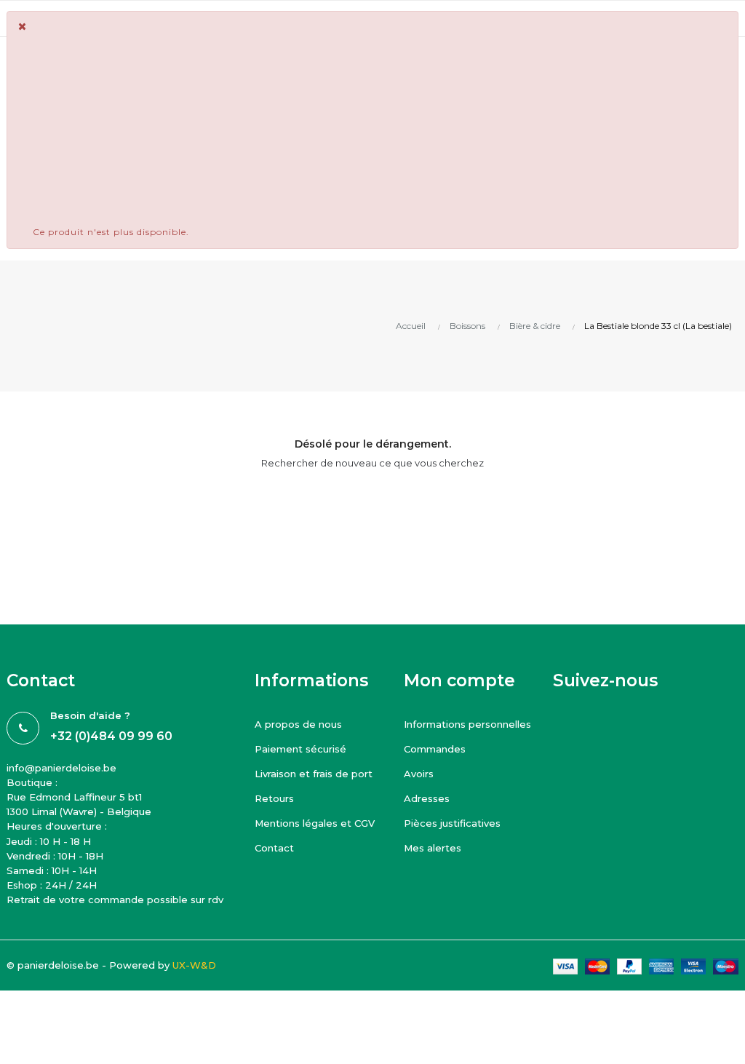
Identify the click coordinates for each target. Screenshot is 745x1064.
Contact (274, 848)
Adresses (427, 798)
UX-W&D (194, 965)
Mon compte (459, 680)
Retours (274, 798)
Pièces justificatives (452, 823)
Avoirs (419, 773)
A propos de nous (298, 724)
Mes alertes (432, 848)
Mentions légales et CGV (315, 823)
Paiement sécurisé (300, 749)
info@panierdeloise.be (61, 768)
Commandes (435, 749)
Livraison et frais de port (313, 773)
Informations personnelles (467, 724)
